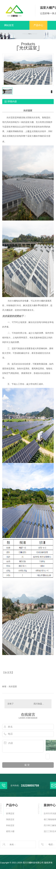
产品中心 (38, 25)
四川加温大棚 (40, 704)
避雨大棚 (10, 831)
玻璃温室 (10, 813)
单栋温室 (10, 825)
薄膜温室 (10, 819)
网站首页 (9, 25)
